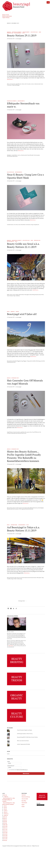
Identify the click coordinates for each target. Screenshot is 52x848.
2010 (5, 840)
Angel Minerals (18, 84)
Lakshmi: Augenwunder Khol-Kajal (23, 744)
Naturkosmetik (37, 84)
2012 (5, 837)
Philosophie (39, 577)
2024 (5, 818)
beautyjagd (19, 38)
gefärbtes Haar (24, 432)
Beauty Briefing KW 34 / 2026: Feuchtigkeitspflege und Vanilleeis (8, 800)
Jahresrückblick (33, 361)
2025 (5, 817)
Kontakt (23, 806)
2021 (5, 823)
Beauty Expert (9, 361)
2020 (5, 824)
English (23, 804)
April (5, 810)
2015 (5, 832)
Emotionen (12, 577)
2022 (5, 821)
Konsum (18, 577)
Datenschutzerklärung (21, 769)
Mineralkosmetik (14, 433)
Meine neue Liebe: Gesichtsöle (23, 740)
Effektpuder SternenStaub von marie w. (23, 105)
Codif (17, 507)
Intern (17, 311)
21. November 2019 (10, 317)
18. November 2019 (10, 464)
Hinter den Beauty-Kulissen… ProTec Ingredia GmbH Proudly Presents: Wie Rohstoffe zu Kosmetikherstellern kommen (24, 456)
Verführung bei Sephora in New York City (24, 733)
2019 (5, 826)
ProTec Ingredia (22, 509)
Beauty (8, 577)
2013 (5, 835)
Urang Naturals (36, 224)
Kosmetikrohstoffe (26, 507)
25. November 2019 (10, 180)
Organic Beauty (5, 17)
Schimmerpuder (37, 155)
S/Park (42, 294)
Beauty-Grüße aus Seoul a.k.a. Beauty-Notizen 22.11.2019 (23, 245)
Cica (14, 224)
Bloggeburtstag (20, 361)
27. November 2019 (10, 109)
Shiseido (11, 295)
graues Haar (29, 432)
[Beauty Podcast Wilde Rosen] (42, 800)
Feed (14, 609)
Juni (5, 807)
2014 (5, 834)
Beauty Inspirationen (7, 16)
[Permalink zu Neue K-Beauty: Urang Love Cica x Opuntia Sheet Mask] (26, 210)
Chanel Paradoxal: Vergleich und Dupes (24, 730)
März (5, 812)
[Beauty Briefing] (16, 667)
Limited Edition (14, 155)
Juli (5, 806)
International (14, 524)
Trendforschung (10, 578)
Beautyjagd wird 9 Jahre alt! (22, 314)
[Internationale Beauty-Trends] (16, 685)
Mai (5, 809)
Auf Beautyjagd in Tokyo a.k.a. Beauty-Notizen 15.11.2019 (23, 529)
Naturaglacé (27, 294)
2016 (5, 831)
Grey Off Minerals (35, 432)
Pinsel (25, 433)
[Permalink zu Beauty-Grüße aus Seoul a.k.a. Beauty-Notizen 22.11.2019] (26, 280)
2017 (5, 829)
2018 (5, 827)
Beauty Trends (5, 14)
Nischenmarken (33, 577)
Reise (16, 241)
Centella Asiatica (10, 224)
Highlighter (9, 155)
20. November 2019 (10, 386)
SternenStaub (9, 156)
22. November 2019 (10, 250)
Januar (6, 815)
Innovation (20, 507)
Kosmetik (22, 577)
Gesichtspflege (34, 32)
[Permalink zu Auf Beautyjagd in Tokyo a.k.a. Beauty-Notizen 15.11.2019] (26, 563)
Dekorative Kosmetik (17, 32)
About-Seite (11, 645)
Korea (17, 224)
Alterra (8, 84)
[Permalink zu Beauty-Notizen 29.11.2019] (26, 67)
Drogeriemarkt (26, 32)
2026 (5, 795)
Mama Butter (21, 294)
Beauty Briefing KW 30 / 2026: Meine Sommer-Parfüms (27, 737)
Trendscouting (19, 578)
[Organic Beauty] (16, 703)
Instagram (8, 609)
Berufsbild (15, 361)
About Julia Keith (25, 798)
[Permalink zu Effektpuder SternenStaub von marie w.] (26, 139)
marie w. (32, 84)
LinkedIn (11, 609)
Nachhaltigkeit (41, 507)
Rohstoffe (14, 362)
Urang (13, 85)
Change (28, 361)
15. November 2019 (10, 533)
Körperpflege (37, 240)
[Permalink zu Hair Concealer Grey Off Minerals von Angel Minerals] (26, 415)
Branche (9, 32)
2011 (5, 838)
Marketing (38, 361)
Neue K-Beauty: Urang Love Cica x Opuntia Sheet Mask (25, 176)
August (6, 796)
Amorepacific (12, 84)
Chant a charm (12, 294)
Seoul (42, 84)
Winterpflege (17, 85)
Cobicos (23, 84)
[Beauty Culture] (16, 721)
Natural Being (32, 294)
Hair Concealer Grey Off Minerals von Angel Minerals (25, 382)
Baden (8, 294)
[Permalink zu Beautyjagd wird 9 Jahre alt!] (26, 346)
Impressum (24, 794)
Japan (16, 577)
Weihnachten (15, 156)
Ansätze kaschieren (17, 432)
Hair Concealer (28, 84)
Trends (14, 578)
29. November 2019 (10, 38)
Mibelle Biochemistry (34, 507)
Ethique (17, 294)
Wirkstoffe (31, 509)
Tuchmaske (9, 85)
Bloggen (24, 361)
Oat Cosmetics (15, 509)
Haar (40, 32)
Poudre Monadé (30, 155)
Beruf (8, 311)
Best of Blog (24, 800)
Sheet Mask (23, 224)
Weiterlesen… (10, 79)
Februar (6, 813)
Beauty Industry (10, 507)
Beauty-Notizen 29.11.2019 (21, 35)
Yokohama (18, 295)
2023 (5, 820)
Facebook (16, 609)
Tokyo (14, 295)
